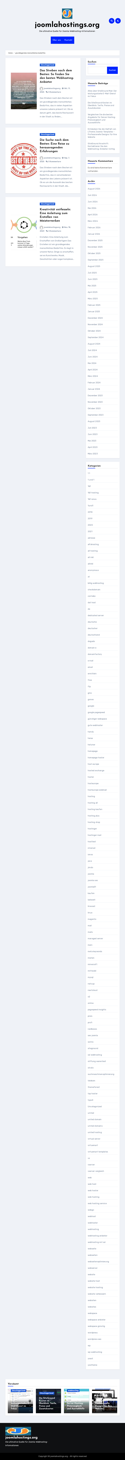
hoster (91, 777)
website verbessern (97, 1294)
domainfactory (95, 654)
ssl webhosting (95, 1055)
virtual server (94, 1139)
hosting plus (93, 816)
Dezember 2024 (95, 318)
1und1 (90, 505)
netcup (91, 984)
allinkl (90, 564)
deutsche (92, 622)
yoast (90, 1358)
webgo (91, 1210)
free (90, 680)
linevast (91, 906)
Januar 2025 (94, 311)
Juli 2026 (92, 195)
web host (92, 1184)
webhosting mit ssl (97, 1242)
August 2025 (94, 266)
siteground (93, 1048)
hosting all (93, 803)
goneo (91, 699)
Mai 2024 (92, 363)
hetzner (91, 745)
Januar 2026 (94, 234)
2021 (90, 531)
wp (89, 1345)
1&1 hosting (93, 493)
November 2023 (95, 402)
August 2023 (94, 421)
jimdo (90, 867)
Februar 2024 (94, 382)
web (90, 1177)
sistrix (91, 1042)
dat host (92, 602)
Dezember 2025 (95, 240)
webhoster (93, 1223)
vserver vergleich (96, 1171)
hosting (91, 796)
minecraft (92, 964)
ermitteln (92, 673)
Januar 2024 (94, 389)
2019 (90, 518)
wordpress (93, 1333)
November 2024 (95, 324)
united (91, 1113)
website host (94, 1281)
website (91, 1274)
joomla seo (93, 880)
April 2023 (92, 447)
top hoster (93, 1093)
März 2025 (93, 298)
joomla (91, 874)
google (91, 706)
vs (89, 1158)
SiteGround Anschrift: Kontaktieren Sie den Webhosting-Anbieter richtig (101, 146)
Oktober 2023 (94, 408)
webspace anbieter (96, 1320)
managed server (95, 938)
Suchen (92, 62)
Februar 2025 (94, 305)
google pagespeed (96, 712)
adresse (91, 538)
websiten (92, 1300)
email (90, 667)
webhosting (93, 1229)
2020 (90, 525)
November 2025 (95, 247)
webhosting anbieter (97, 1236)
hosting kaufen (95, 809)
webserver (93, 1268)
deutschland (94, 635)
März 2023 (93, 454)
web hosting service (97, 1203)
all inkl (91, 557)
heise (90, 738)
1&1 (89, 486)
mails (90, 932)
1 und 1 (91, 480)
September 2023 (95, 415)
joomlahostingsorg (52, 88)
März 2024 (93, 376)
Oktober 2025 (94, 253)
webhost (92, 1216)
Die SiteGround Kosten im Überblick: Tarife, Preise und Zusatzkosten (101, 105)
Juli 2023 (92, 428)
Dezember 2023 (95, 395)
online (91, 1003)
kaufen (91, 893)
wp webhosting (95, 1352)
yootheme (92, 1365)
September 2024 (96, 337)
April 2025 (92, 292)
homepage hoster (96, 757)
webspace (92, 1313)
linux (90, 913)
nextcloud (92, 990)
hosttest (92, 841)
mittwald (92, 971)
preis (90, 1016)
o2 (89, 997)
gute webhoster (95, 725)
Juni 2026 (93, 202)
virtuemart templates (98, 1152)
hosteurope (93, 783)
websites (92, 1307)
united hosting (95, 1132)
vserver (91, 1165)
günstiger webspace (97, 719)
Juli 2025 (92, 273)
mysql (90, 977)
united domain (95, 1119)
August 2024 (94, 344)
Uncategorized (47, 65)
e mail (90, 661)
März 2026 (93, 221)
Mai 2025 (92, 286)
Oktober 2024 (94, 331)
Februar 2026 (94, 227)
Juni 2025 (92, 279)
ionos (90, 854)
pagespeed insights (97, 1009)
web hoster (93, 1190)
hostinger (92, 829)
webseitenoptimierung (98, 1261)
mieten (91, 958)
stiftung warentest (97, 1061)
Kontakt (68, 40)
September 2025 (95, 260)
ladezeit (91, 900)
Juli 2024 (92, 350)
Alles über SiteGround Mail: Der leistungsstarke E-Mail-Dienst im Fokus (102, 93)
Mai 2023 (92, 441)
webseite (92, 1249)
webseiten (93, 1255)
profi (90, 1022)
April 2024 (93, 370)
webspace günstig (96, 1326)
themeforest (94, 1087)
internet (92, 848)
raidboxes (92, 1029)
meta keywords (95, 951)
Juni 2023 (92, 434)
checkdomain (94, 589)
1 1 (89, 473)
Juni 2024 (93, 357)
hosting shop (94, 822)
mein (90, 945)
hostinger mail (94, 835)
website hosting (95, 1287)
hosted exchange (96, 770)
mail (90, 925)
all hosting (93, 551)
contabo (91, 596)
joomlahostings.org (67, 25)
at (89, 577)
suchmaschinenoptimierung (101, 1074)
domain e (92, 648)
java (90, 861)
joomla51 (92, 887)
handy (91, 732)
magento (92, 919)
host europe (93, 764)
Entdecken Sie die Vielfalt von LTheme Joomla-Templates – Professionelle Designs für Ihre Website (104, 1401)
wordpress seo (94, 1339)
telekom (91, 1081)
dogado (91, 641)
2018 (90, 512)
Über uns (57, 40)
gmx (90, 693)
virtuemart (93, 1145)
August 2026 (94, 189)
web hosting (93, 1197)
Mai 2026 (92, 208)
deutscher (93, 628)
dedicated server (96, 615)
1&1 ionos (92, 499)
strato (91, 1068)
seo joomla (93, 1035)
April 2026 (93, 214)
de (89, 609)
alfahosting (93, 544)
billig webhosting (96, 583)
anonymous (93, 570)
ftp (89, 686)
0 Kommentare (54, 92)
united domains (95, 1126)
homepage (93, 751)
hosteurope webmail (97, 790)
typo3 (90, 1100)
